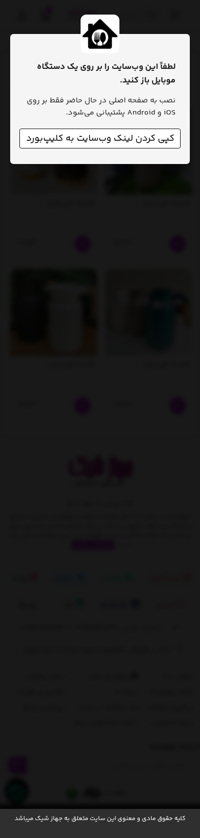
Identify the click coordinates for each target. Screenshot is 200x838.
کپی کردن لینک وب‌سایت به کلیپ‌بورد (100, 138)
